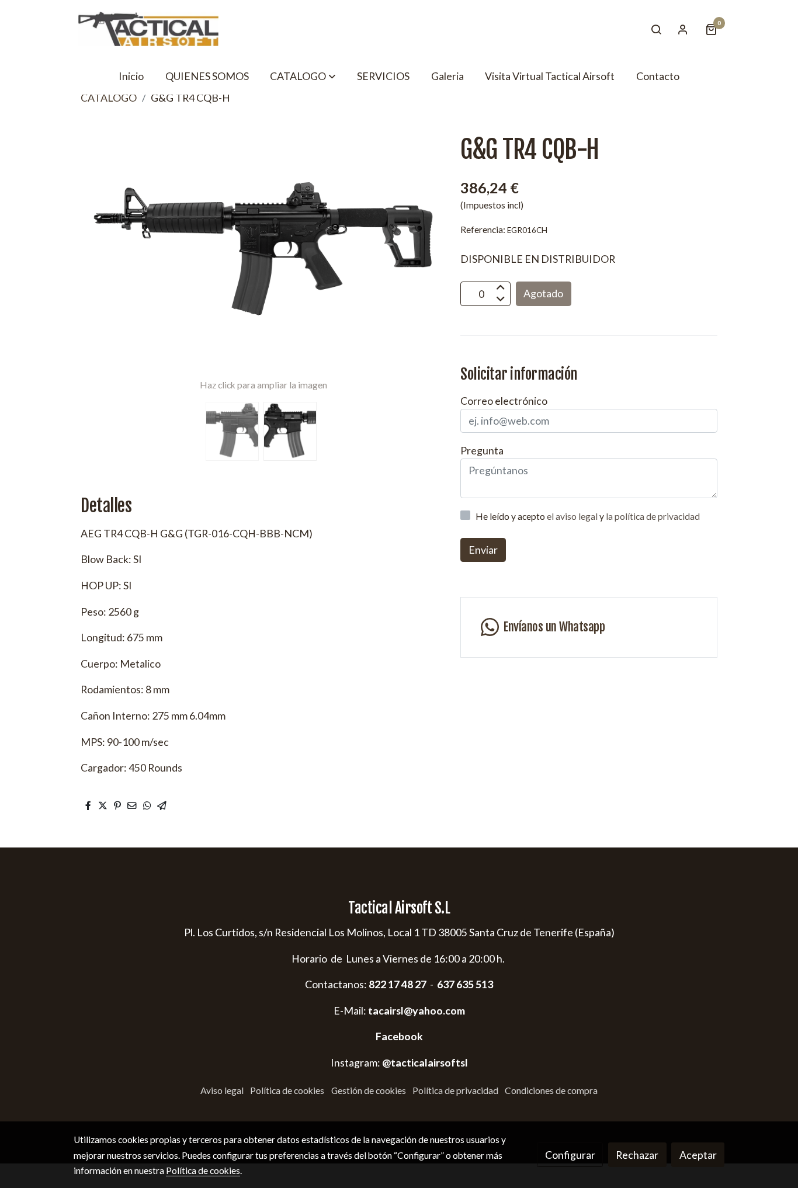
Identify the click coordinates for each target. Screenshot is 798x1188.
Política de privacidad (455, 1090)
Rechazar (637, 1154)
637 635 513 (465, 984)
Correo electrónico (503, 400)
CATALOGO (109, 97)
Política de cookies (287, 1090)
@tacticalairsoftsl (425, 1062)
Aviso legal (222, 1090)
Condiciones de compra (551, 1090)
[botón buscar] (656, 29)
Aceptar (698, 1154)
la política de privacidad (653, 516)
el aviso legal (573, 516)
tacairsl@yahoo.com (416, 1010)
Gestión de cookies (368, 1090)
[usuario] (683, 29)
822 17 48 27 (396, 984)
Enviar (483, 550)
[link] (148, 29)
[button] (302, 76)
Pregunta (482, 450)
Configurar (570, 1154)
